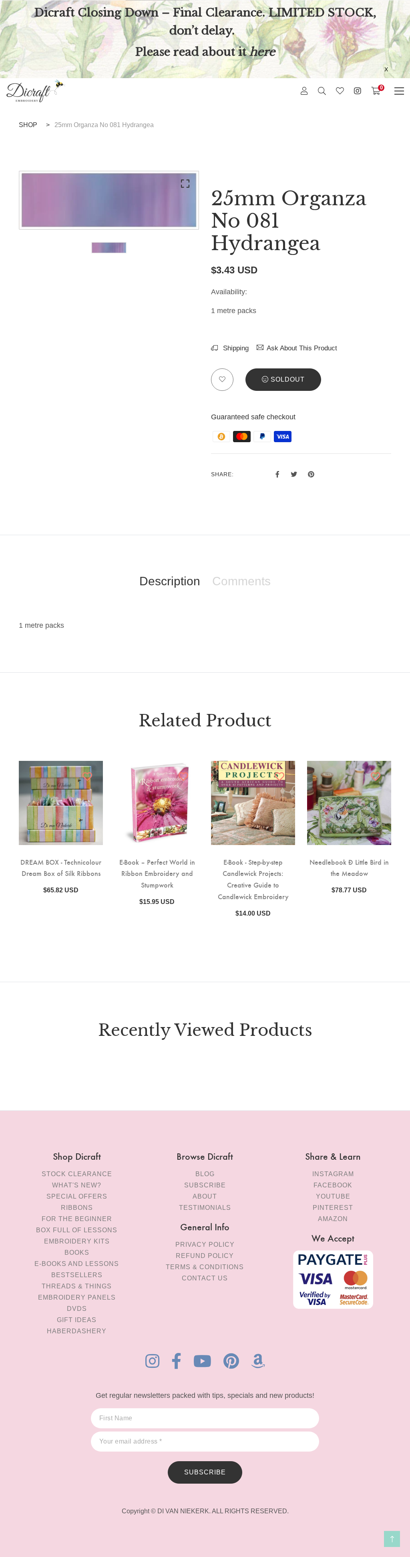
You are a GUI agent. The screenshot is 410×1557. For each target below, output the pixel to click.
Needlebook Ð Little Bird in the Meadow (349, 867)
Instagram (333, 1174)
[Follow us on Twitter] (293, 473)
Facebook (333, 1185)
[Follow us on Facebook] (277, 473)
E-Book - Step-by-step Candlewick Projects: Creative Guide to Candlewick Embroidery (253, 879)
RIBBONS (77, 1207)
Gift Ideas (76, 1319)
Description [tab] (169, 581)
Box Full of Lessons (76, 1230)
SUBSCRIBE (205, 1472)
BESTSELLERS (76, 1275)
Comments (241, 581)
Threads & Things (77, 1286)
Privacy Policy (205, 1244)
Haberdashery (77, 1331)
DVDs (77, 1308)
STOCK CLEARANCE (77, 1174)
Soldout (288, 379)
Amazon (333, 1218)
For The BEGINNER (77, 1218)
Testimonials (205, 1207)
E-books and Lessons (76, 1263)
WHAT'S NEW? (76, 1185)
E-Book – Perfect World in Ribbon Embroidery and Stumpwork (157, 873)
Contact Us (205, 1278)
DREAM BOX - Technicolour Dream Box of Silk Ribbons (60, 867)
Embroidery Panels (77, 1297)
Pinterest (333, 1207)
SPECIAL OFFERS (76, 1196)
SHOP (28, 124)
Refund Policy (205, 1255)
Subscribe (205, 1185)
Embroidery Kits (77, 1241)
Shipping (235, 348)
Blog (205, 1174)
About (205, 1196)
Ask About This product (302, 348)
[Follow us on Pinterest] (311, 473)
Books (76, 1252)
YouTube (333, 1196)
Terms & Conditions (205, 1267)
